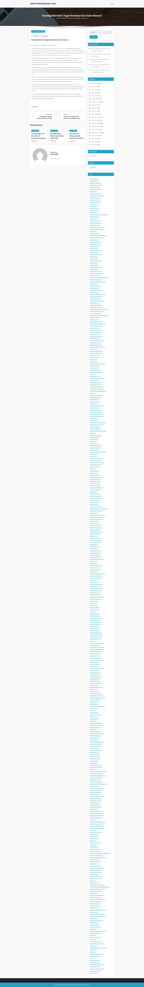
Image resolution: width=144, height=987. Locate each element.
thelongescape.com (95, 614)
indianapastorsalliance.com (97, 695)
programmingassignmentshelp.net (99, 214)
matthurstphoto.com (95, 906)
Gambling (45, 36)
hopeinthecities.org (95, 479)
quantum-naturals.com (96, 897)
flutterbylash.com (94, 922)
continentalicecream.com (96, 532)
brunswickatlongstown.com (97, 597)
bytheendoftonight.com (96, 477)
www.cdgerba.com (94, 882)
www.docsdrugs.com (95, 805)
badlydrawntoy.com (95, 754)
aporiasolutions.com (95, 727)
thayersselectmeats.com (96, 725)
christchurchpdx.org (95, 538)
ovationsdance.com (95, 437)
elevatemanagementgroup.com (98, 931)
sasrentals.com (94, 403)
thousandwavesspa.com (96, 677)
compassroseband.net (95, 714)
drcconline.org (93, 685)
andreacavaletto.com (95, 460)
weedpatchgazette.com (96, 372)
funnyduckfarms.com (95, 927)
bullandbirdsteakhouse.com (97, 813)
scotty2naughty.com (95, 569)
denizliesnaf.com (94, 704)
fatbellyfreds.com (94, 874)
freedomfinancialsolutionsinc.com (98, 784)
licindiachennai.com (95, 187)
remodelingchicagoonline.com (98, 822)
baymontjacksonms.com (96, 637)
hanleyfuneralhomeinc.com (97, 387)
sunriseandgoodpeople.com (97, 647)
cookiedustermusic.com (96, 658)
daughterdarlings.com (95, 189)
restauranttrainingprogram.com (98, 422)
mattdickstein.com (94, 752)
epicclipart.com (94, 252)
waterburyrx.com (94, 689)
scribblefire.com (94, 454)
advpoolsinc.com (94, 691)
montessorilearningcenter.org (97, 899)
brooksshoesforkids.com (96, 723)
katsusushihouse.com (95, 555)
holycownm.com (94, 666)
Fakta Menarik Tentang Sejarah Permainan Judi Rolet (76, 136)
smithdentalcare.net (95, 966)
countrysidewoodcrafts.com (97, 227)
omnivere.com (93, 204)
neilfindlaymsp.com (95, 681)
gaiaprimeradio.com (95, 607)
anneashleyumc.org (95, 794)
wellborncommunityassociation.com (99, 277)
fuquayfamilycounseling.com (97, 943)
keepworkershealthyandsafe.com (98, 235)
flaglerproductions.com (96, 527)
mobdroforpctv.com (95, 483)
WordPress (68, 985)
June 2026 (94, 89)
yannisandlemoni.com (95, 370)
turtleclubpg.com (94, 670)
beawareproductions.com (96, 576)
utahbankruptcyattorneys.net (97, 347)
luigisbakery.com (94, 834)
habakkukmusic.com (95, 758)
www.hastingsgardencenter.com (98, 857)
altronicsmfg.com (94, 210)
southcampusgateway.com (97, 273)
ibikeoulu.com (93, 580)
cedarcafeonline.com (95, 198)
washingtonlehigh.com (96, 832)
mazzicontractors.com (95, 866)
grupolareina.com (94, 292)
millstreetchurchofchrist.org (97, 914)
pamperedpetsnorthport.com (97, 378)
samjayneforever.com (95, 903)
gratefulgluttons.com (95, 481)
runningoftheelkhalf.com (96, 777)
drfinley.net (93, 935)
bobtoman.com (94, 258)
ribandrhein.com (94, 439)
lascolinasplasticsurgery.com (97, 815)
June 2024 (94, 141)
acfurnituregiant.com (95, 200)
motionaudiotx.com (95, 956)
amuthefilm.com (94, 544)
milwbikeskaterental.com (96, 635)
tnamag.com (93, 721)
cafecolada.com (94, 492)
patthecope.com (94, 708)
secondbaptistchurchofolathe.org (98, 948)
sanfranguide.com (94, 500)
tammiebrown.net (94, 609)
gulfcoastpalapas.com (95, 731)
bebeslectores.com (94, 303)
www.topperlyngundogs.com (97, 775)
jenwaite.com (93, 929)
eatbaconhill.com (94, 212)
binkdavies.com (94, 536)
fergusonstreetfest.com (96, 901)
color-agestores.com (95, 466)
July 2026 (94, 86)
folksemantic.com (94, 357)
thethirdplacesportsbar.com (97, 868)
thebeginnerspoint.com (96, 496)
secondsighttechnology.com (97, 406)
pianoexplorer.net (94, 859)
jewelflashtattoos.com (95, 244)
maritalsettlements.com (96, 632)
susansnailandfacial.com (96, 767)
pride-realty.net (94, 918)
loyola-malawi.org (94, 471)
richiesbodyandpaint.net (96, 185)
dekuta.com (93, 840)
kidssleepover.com (94, 216)
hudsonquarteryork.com (96, 878)
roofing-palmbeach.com (96, 330)
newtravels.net (93, 218)
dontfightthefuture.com (96, 332)
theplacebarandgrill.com (96, 687)
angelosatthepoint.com (96, 693)
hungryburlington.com (96, 595)
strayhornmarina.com (95, 525)
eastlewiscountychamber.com (97, 515)
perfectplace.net (94, 450)
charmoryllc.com (94, 502)
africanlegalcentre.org (95, 553)
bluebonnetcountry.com (96, 250)
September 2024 (95, 132)
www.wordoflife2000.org (96, 351)
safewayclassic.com (95, 225)
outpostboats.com (94, 475)
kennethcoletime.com (95, 592)
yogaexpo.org (93, 456)
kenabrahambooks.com (96, 540)
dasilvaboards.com (95, 521)
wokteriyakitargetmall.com (97, 414)
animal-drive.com (94, 719)
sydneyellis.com (94, 418)
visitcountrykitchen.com (96, 622)
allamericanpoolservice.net (97, 424)
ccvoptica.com (93, 830)
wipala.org (92, 469)
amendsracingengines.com (97, 788)
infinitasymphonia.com (96, 551)
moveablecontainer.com (96, 290)
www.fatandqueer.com (43, 3)
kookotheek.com (94, 269)
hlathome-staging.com (95, 412)
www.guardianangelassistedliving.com (100, 887)
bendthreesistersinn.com (96, 651)
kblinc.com (92, 374)
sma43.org (92, 819)
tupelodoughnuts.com (95, 382)
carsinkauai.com (94, 912)
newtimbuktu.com (94, 208)
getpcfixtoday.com (94, 246)
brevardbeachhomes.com (96, 321)
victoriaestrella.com (95, 674)
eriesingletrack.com (95, 376)
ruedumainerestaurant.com (97, 559)
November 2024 (95, 126)
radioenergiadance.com (96, 267)
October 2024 (95, 129)
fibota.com (92, 880)
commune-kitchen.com (96, 542)
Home (112, 4)
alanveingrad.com (94, 626)
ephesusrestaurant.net (95, 870)
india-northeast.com (95, 328)
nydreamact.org (94, 240)
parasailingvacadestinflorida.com (98, 916)
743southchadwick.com (96, 326)
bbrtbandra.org (94, 248)
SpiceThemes (85, 985)
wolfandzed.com (94, 838)
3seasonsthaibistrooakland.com (98, 452)
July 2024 (94, 138)
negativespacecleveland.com (97, 643)
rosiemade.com (94, 380)
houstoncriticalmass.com (96, 506)
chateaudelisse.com (95, 275)
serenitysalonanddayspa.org (97, 195)
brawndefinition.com (95, 529)
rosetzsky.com (93, 561)
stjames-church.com (95, 567)
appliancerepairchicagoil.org (97, 229)
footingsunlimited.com (96, 800)
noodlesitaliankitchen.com (96, 237)
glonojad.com (93, 563)
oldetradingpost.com (95, 298)
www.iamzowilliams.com (96, 855)
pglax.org (92, 641)
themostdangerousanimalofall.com (99, 508)
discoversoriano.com (95, 494)
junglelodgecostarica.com (96, 618)
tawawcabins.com (94, 355)
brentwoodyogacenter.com (97, 824)
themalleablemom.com (96, 590)
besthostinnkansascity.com (97, 964)
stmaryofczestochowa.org (96, 584)
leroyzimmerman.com (95, 933)
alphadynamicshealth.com (96, 920)
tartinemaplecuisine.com (96, 599)
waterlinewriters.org (95, 735)
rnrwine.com (93, 939)
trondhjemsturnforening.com (97, 889)
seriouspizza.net (94, 712)
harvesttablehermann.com (96, 311)
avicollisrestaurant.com (96, 683)
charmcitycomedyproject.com (97, 574)
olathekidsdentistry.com (96, 384)
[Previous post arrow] (32, 116)
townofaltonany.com (95, 639)
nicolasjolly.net (93, 548)
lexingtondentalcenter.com (97, 416)
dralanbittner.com (94, 368)
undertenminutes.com (95, 202)
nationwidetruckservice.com (97, 668)
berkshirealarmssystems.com (97, 363)
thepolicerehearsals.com (96, 511)
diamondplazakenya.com (96, 891)
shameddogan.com (95, 737)
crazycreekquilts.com (95, 534)
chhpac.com (93, 952)
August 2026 (94, 83)
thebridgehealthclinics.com (97, 733)
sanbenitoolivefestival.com (97, 487)
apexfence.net (93, 973)
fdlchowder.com (94, 809)
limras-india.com (94, 181)
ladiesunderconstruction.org (97, 300)
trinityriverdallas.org (95, 448)
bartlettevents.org (94, 288)
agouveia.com (93, 945)
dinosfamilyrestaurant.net (96, 307)
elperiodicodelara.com (95, 183)
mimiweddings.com (95, 962)
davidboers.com (94, 748)
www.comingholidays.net (96, 498)
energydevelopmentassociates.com (99, 315)
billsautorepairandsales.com (97, 895)
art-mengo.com (94, 605)
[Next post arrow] (82, 116)
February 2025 (95, 117)
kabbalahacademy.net (95, 397)
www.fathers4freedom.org (97, 773)
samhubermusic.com (95, 971)
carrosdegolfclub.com (95, 313)
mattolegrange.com (95, 616)
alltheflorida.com (94, 908)
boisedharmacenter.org (96, 464)
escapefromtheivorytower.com (98, 324)
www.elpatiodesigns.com (96, 876)
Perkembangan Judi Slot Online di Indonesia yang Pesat (38, 136)
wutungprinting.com (95, 630)
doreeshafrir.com (94, 571)
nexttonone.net (94, 761)
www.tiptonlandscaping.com (97, 826)
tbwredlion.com (94, 893)
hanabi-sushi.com (94, 836)
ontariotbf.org (93, 231)
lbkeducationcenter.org (96, 445)
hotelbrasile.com (94, 284)
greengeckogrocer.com (96, 410)
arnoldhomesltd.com (95, 334)
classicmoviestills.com (95, 490)
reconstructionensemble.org (97, 660)
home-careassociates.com (96, 458)
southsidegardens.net (95, 861)
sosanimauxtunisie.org (96, 261)
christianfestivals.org (95, 620)
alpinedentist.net (94, 265)
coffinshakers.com (94, 582)
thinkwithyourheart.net (96, 345)
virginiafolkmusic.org (95, 435)
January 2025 (95, 120)
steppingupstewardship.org (97, 828)
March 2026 (94, 92)
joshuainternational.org (96, 765)
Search (94, 37)
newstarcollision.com (95, 401)
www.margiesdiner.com (96, 807)
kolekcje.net (93, 441)
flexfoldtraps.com (94, 786)
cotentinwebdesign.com (96, 296)
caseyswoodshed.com (95, 700)
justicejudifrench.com (95, 586)
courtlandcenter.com (95, 679)
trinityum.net (93, 863)
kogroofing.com (94, 263)
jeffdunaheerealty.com (95, 779)
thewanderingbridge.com (96, 588)
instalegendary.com (95, 233)
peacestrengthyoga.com (96, 782)
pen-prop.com (93, 769)
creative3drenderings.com (96, 742)
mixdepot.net (93, 845)
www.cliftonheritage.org (96, 817)
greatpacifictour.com (95, 672)
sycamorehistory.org (95, 849)
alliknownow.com (94, 513)
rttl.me (91, 958)
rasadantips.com (94, 206)
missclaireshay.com (95, 179)
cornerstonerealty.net (95, 851)
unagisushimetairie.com (96, 242)
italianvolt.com (93, 361)
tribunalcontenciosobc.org (96, 517)
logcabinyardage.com (95, 746)
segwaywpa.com (94, 729)
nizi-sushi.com (93, 603)
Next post (65, 114)
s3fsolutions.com (94, 319)
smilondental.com (94, 399)
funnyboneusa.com (95, 656)
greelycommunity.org (95, 557)
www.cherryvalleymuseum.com (98, 294)
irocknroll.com (93, 349)
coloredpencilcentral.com (96, 336)
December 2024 (95, 123)
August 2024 (94, 135)
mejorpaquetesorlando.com (97, 389)
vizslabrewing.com (94, 366)
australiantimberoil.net (96, 305)
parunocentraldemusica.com (97, 885)
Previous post (48, 114)
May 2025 (94, 108)
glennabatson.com (94, 523)
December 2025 (95, 102)
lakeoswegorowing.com (96, 941)
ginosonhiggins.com (95, 628)
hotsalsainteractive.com (96, 193)
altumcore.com (94, 716)
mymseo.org (93, 950)
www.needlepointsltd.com (96, 811)
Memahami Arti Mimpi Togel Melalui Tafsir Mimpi (57, 136)
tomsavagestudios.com (96, 429)
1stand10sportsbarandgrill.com (98, 391)
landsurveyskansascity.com (97, 796)
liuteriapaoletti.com (95, 645)
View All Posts (54, 158)
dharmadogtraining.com (96, 954)
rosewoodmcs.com (95, 847)
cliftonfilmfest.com (94, 338)
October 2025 (95, 105)
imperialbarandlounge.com (97, 340)
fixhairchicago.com (95, 702)
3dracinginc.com (94, 504)
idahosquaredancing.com (96, 353)
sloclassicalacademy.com (96, 519)
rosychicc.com (93, 473)
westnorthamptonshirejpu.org (97, 282)
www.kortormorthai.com (96, 790)
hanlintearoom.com (95, 924)
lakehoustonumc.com (95, 756)
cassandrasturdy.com (95, 485)
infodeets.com (93, 191)
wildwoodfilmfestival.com (96, 279)
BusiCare (78, 985)
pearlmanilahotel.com (95, 254)
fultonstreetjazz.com (95, 286)
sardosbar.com (93, 359)
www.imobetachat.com (96, 750)
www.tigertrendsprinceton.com (98, 771)
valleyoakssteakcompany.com (97, 698)
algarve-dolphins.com (95, 624)
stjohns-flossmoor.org (95, 653)
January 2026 (95, 99)
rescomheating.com (95, 960)
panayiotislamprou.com (96, 271)
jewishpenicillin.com (95, 427)
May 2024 (94, 144)
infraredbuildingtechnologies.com (98, 309)
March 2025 (94, 114)
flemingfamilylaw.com (95, 937)
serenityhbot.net (94, 763)
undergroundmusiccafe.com (97, 969)
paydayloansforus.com (96, 221)
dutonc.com (93, 611)
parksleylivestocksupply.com (97, 462)
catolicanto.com (94, 443)
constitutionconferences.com (97, 706)
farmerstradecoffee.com (96, 744)
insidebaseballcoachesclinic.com (98, 910)
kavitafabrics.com (94, 662)
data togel (35, 106)
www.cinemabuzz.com (95, 843)
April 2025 (94, 111)
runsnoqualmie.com (95, 803)
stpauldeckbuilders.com (96, 798)
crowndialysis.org (94, 420)
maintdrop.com (94, 256)
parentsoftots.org (94, 740)
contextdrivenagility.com (96, 578)
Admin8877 (36, 36)
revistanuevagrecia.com (96, 565)
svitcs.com (92, 710)
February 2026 (95, 95)
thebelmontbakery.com (96, 223)
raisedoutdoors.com (95, 343)
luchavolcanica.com (95, 664)
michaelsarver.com (94, 408)
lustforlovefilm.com (95, 546)
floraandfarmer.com (95, 317)
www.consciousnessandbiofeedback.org (100, 853)
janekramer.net (94, 601)
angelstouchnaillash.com (96, 395)
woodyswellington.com (96, 872)
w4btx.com (93, 393)
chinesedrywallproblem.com (97, 649)
